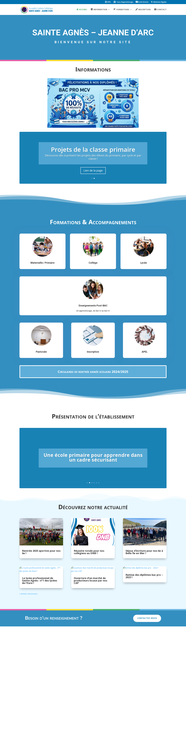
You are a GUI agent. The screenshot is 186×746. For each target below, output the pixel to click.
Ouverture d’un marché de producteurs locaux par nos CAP (90, 580)
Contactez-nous (147, 618)
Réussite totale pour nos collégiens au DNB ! (89, 552)
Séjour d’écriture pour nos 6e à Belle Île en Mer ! (144, 552)
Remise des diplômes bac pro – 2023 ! (144, 576)
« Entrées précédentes (28, 593)
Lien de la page (93, 170)
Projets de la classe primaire (93, 149)
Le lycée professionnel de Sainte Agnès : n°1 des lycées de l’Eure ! (39, 580)
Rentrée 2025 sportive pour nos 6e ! (41, 552)
